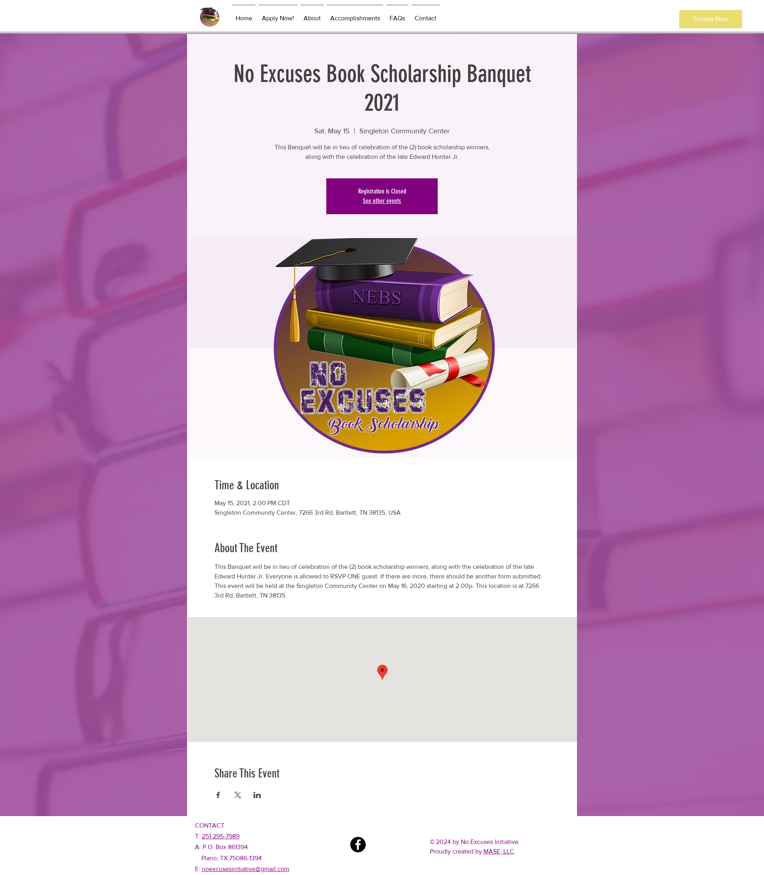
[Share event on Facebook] (218, 795)
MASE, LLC (498, 851)
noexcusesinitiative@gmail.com (245, 868)
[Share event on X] (238, 795)
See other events (382, 201)
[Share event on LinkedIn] (257, 795)
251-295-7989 (221, 836)
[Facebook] (358, 844)
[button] (710, 19)
